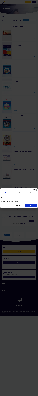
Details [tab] (19, 192)
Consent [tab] (6, 192)
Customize (18, 205)
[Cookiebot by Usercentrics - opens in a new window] (32, 190)
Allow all (30, 205)
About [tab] (31, 192)
